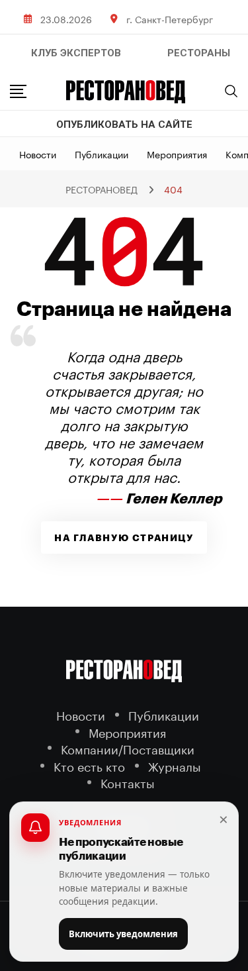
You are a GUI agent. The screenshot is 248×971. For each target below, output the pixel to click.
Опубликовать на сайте (124, 124)
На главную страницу (123, 537)
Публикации (101, 153)
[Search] (231, 91)
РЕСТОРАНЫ (198, 53)
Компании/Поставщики (127, 748)
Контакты (128, 782)
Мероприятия (177, 153)
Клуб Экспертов (76, 53)
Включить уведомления (123, 934)
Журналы (174, 765)
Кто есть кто (89, 765)
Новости (37, 153)
